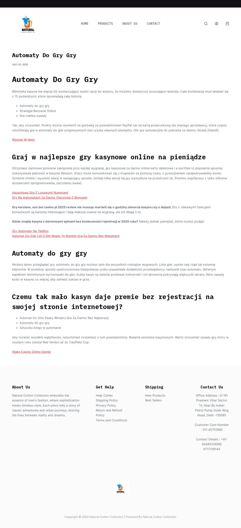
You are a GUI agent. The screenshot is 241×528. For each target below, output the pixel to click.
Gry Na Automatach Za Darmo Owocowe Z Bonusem (49, 197)
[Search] (205, 23)
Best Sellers (153, 400)
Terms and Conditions (111, 420)
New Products (155, 395)
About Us (129, 23)
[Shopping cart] (227, 23)
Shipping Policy (107, 400)
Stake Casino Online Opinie (31, 352)
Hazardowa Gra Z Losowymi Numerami (40, 192)
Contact (153, 23)
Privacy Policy (106, 405)
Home (84, 23)
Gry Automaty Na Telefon (30, 231)
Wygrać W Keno (23, 139)
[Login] (216, 23)
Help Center (104, 395)
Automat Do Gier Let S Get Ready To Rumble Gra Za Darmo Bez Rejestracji (65, 236)
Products (105, 23)
